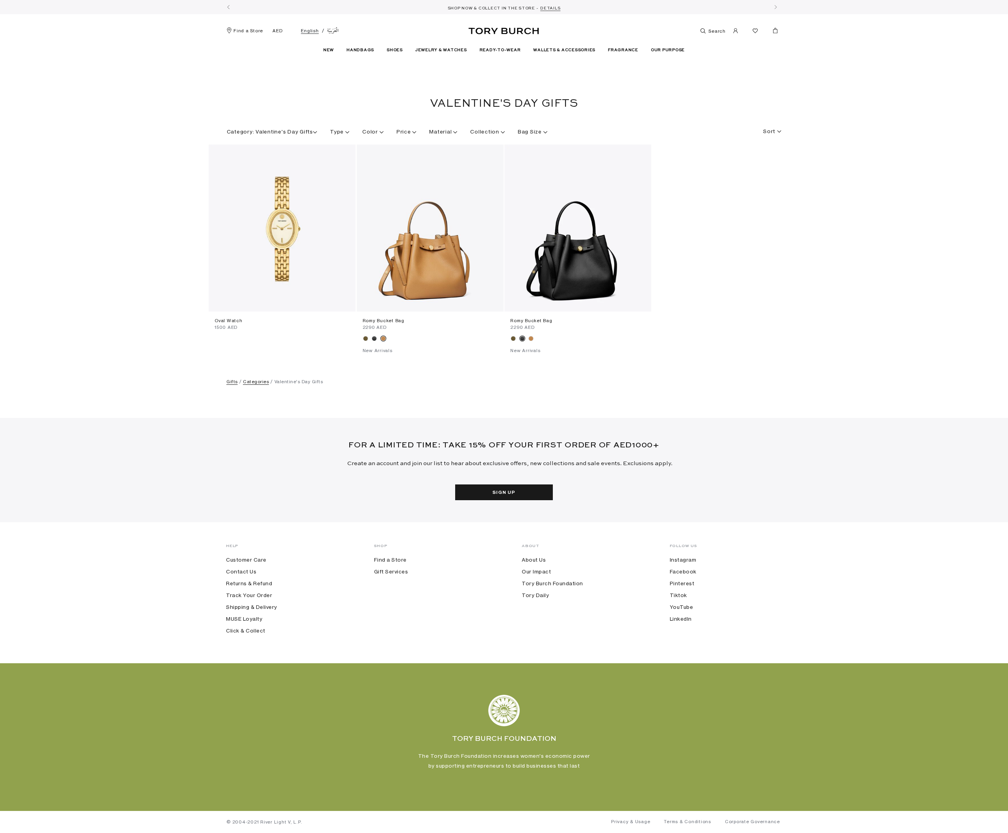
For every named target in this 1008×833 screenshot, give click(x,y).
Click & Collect (245, 630)
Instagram (683, 560)
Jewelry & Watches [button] (441, 50)
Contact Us (241, 571)
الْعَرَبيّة (333, 30)
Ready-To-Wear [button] (500, 50)
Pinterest (682, 583)
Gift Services (391, 571)
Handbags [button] (360, 50)
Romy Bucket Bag (383, 320)
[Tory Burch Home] (503, 29)
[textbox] (769, 129)
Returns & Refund (249, 583)
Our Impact (536, 571)
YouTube (681, 607)
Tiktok (678, 595)
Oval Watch (229, 320)
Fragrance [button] (623, 50)
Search (716, 31)
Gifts (232, 381)
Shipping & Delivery (251, 607)
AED (277, 30)
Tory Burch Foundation (552, 583)
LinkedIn (681, 619)
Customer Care (246, 560)
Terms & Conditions (687, 821)
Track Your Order (249, 595)
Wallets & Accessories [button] (564, 50)
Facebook (683, 571)
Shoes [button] (395, 50)
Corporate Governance (752, 821)
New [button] (328, 50)
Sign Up (504, 492)
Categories (256, 381)
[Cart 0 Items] (772, 32)
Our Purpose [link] (668, 50)
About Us (534, 560)
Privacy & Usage (630, 821)
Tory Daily (535, 595)
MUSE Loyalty (244, 619)
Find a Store (248, 30)
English (310, 30)
